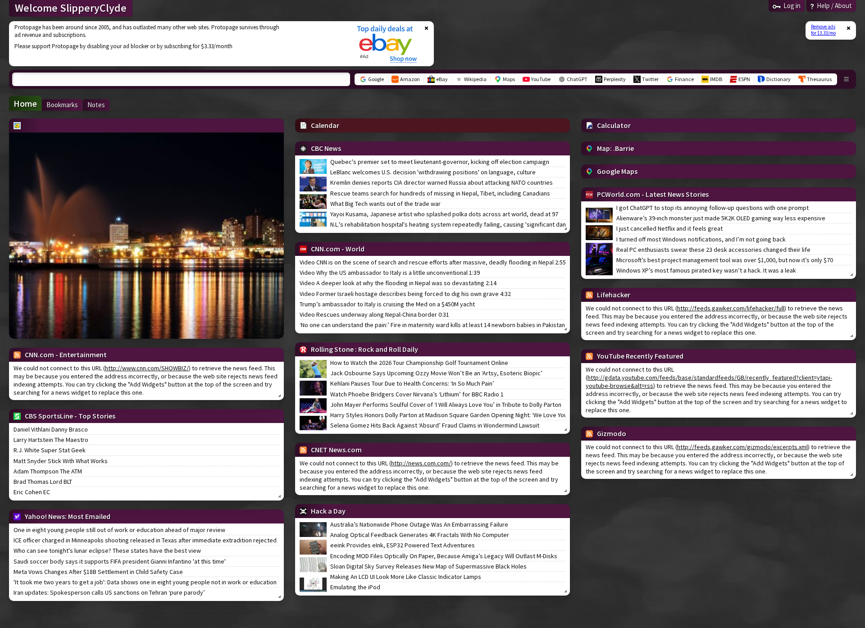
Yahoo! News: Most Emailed (67, 516)
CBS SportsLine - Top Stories (70, 415)
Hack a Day (328, 510)
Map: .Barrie (615, 148)
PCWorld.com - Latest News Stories (653, 194)
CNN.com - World (337, 248)
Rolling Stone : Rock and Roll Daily (364, 349)
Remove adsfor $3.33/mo (823, 29)
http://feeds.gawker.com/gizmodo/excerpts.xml (742, 447)
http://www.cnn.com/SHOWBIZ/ (147, 368)
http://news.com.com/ (421, 463)
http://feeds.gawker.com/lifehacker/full (730, 308)
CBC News (326, 148)
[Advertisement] (177, 43)
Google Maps (617, 171)
